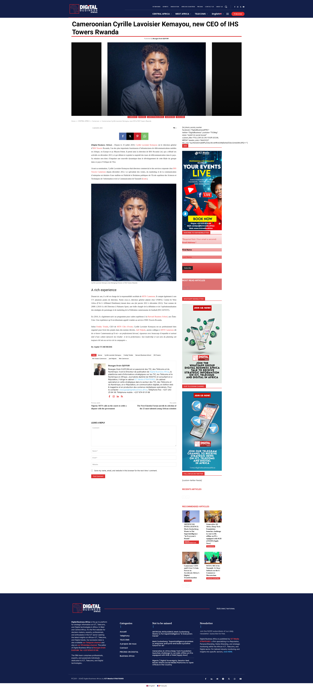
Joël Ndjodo (141, 330)
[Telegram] (223, 679)
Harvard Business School (157, 317)
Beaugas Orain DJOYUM (160, 38)
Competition (210, 546)
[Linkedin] (118, 396)
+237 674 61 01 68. (91, 650)
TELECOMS (180, 117)
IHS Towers (97, 148)
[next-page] (187, 585)
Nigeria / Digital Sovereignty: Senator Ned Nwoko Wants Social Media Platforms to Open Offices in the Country (173, 662)
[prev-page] (183, 288)
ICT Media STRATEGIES (144, 379)
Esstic (144, 179)
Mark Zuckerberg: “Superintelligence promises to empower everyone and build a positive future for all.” (172, 643)
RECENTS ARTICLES (191, 489)
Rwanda (142, 117)
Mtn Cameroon (124, 358)
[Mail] (217, 679)
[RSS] (122, 396)
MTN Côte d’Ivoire (125, 327)
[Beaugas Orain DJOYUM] (100, 380)
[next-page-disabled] (187, 288)
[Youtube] (243, 7)
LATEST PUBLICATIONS (155, 117)
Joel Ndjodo (113, 358)
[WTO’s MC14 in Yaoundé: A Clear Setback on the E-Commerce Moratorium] (213, 558)
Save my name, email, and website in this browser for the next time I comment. (125, 470)
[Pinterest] (137, 136)
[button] (226, 7)
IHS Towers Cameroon (99, 358)
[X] (240, 7)
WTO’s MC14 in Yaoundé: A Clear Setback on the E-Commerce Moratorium (213, 570)
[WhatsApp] (144, 136)
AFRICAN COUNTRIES (213, 578)
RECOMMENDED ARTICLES (195, 506)
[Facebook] (234, 7)
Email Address (189, 242)
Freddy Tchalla (102, 327)
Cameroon (132, 117)
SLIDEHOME (170, 117)
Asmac (100, 355)
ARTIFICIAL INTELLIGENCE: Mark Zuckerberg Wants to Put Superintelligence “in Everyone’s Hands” (191, 531)
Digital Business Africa (159, 372)
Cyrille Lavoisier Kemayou (146, 145)
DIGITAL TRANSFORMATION (190, 542)
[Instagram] (237, 7)
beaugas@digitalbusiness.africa (133, 390)
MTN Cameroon (148, 296)
